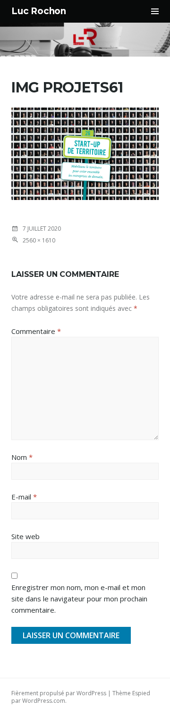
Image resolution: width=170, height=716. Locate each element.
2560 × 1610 (39, 240)
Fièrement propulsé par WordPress (58, 693)
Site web (25, 536)
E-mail (24, 496)
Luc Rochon (38, 11)
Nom (22, 457)
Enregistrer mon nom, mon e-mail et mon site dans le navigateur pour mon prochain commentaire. (79, 599)
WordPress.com (43, 701)
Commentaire (36, 331)
